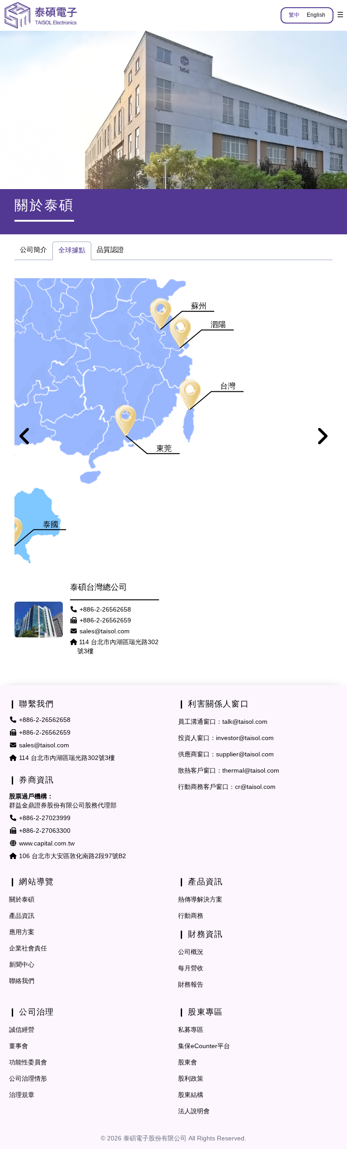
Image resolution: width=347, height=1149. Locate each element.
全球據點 (71, 250)
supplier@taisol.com (245, 754)
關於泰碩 (21, 900)
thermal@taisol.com (250, 771)
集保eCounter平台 (204, 1046)
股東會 (187, 1062)
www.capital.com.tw (47, 843)
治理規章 (21, 1095)
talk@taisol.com (244, 722)
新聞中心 (21, 965)
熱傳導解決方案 (200, 900)
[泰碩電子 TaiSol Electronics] (40, 15)
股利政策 (190, 1079)
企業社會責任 (28, 948)
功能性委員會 (28, 1062)
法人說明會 (194, 1111)
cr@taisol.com (255, 787)
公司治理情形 (28, 1079)
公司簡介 (33, 250)
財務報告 (190, 985)
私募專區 (190, 1030)
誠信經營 (21, 1030)
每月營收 (190, 968)
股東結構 (190, 1095)
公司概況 (190, 952)
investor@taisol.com (245, 738)
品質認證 (110, 250)
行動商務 (190, 916)
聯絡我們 (21, 981)
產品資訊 (21, 916)
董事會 (18, 1046)
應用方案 (21, 932)
